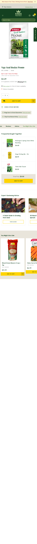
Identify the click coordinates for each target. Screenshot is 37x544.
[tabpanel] (18, 158)
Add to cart (18, 181)
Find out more (26, 112)
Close (35, 28)
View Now (30, 1)
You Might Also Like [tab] (29, 126)
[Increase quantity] (7, 95)
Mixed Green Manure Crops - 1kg (11, 264)
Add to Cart (16, 101)
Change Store (29, 7)
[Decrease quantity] (2, 95)
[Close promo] (35, 1)
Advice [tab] (17, 126)
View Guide (13, 221)
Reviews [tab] (8, 126)
